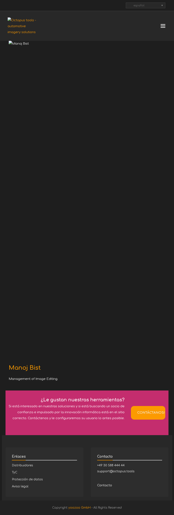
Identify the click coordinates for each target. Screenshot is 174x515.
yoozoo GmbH (79, 507)
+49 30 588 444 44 (111, 465)
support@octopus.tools (116, 471)
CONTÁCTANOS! (151, 413)
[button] (163, 26)
